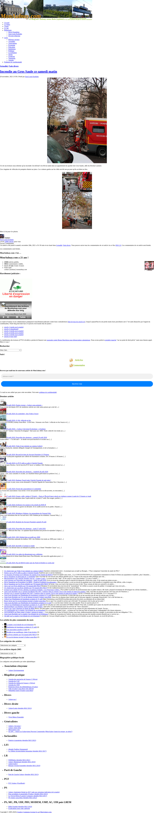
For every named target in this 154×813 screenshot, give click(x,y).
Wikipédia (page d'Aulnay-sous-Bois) (20, 690)
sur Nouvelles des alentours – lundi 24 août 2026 (25, 580)
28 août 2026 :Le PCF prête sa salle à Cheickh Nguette (24, 463)
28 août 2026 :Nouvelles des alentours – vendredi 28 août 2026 (27, 472)
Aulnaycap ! (12, 699)
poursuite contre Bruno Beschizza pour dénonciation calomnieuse (68, 340)
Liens (6, 38)
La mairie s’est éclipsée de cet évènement (19, 625)
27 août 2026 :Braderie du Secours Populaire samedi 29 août (26, 522)
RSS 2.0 (118, 245)
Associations (12, 43)
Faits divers (14, 66)
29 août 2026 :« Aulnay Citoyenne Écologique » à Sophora (26, 429)
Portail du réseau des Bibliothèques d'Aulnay (23, 687)
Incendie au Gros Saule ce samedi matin (28, 71)
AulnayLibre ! (13, 764)
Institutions (12, 49)
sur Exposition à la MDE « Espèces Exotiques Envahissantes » (30, 582)
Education (11, 47)
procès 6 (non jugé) (10, 336)
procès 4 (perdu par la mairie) (14, 333)
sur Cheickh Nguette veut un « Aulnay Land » (25, 578)
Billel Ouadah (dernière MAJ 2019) (20, 806)
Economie (11, 45)
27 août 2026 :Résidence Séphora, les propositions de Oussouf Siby (28, 513)
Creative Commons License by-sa (28, 812)
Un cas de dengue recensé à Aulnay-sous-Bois (21, 637)
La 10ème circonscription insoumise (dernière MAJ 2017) (27, 751)
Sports (10, 54)
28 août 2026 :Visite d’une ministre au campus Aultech (24, 446)
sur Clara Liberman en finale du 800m (19, 608)
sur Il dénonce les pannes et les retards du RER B (28, 575)
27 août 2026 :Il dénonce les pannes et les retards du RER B (26, 505)
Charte (6, 26)
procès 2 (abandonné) (11, 329)
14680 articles (9, 241)
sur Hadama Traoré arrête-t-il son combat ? (23, 606)
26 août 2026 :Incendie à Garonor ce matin (20, 546)
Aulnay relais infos (14, 728)
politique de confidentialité (48, 392)
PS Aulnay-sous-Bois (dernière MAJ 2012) (22, 798)
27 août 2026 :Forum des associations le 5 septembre (23, 489)
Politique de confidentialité (13, 62)
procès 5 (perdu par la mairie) (14, 335)
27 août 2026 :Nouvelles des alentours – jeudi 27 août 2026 (26, 528)
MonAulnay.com (14, 730)
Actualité (4, 66)
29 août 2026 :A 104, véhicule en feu (18, 420)
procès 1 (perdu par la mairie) (14, 327)
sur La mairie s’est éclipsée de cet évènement (24, 610)
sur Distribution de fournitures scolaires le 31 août (27, 595)
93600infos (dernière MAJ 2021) (19, 760)
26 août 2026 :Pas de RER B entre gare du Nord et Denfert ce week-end (30, 563)
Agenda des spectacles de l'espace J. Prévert (22, 679)
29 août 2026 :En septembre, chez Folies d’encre (22, 414)
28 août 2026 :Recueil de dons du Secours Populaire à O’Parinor (27, 454)
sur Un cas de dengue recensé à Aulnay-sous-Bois (27, 597)
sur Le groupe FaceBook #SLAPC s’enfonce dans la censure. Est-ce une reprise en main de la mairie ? (45, 591)
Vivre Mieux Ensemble (16, 717)
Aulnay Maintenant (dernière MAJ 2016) (22, 762)
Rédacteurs (8, 30)
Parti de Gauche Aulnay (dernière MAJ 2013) (23, 774)
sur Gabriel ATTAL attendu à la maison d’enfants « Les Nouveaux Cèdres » (32, 590)
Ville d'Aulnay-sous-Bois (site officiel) (21, 689)
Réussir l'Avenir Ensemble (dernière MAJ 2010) (24, 765)
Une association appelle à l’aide (16, 630)
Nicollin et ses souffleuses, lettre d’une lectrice (21, 632)
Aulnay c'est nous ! (14, 726)
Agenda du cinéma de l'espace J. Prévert (21, 683)
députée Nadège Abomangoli (18, 749)
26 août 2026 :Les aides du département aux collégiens (24, 554)
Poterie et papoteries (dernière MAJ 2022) (22, 740)
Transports (11, 58)
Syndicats (11, 56)
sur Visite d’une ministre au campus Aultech (23, 571)
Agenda (11, 60)
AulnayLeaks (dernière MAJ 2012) (20, 708)
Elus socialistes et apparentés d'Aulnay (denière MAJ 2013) (28, 794)
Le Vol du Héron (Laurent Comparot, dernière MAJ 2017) (27, 796)
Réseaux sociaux (13, 39)
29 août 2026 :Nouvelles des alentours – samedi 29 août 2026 (26, 437)
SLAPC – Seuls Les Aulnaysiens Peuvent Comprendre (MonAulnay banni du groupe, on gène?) (40, 731)
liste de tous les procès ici (76, 322)
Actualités (11, 41)
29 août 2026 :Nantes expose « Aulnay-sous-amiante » (24, 405)
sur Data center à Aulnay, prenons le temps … (24, 612)
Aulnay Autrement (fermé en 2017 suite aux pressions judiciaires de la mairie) (34, 792)
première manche (110, 340)
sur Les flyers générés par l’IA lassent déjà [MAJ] (26, 584)
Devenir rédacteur (14, 36)
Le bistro (7, 24)
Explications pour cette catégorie (19, 808)
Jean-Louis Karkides (15, 34)
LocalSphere (12, 53)
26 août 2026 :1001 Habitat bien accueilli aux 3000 (23, 537)
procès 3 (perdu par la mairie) (14, 331)
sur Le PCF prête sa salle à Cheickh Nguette (21, 573)
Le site (6, 28)
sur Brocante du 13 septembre (19, 576)
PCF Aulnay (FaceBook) (16, 783)
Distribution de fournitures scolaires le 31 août (21, 627)
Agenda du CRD (14, 685)
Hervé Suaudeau (13, 32)
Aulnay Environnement (16, 670)
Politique (11, 51)
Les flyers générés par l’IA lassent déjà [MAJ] (21, 635)
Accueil (6, 23)
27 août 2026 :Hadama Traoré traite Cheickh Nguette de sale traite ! (28, 480)
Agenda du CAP (13, 681)
